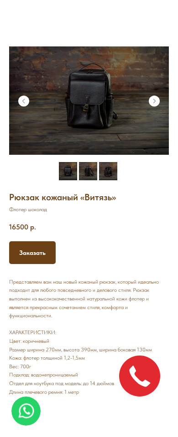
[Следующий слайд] (154, 101)
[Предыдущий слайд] (23, 101)
